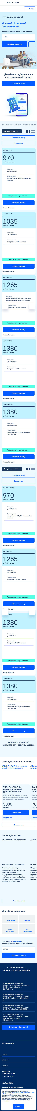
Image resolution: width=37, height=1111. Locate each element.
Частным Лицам (13, 2)
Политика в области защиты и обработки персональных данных (15, 1088)
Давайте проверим (15, 44)
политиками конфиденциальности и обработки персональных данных (18, 1093)
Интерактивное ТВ (11, 131)
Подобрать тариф (18, 83)
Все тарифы (18, 143)
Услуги (4, 1054)
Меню (31, 9)
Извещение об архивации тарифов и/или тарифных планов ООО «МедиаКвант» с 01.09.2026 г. (16, 997)
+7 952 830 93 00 (7, 1077)
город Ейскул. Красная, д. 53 (8, 1072)
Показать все (18, 825)
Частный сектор (29, 124)
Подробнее (7, 817)
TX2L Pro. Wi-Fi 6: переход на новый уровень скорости (12, 789)
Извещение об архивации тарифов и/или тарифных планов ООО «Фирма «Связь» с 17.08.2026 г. (16, 1017)
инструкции (5, 1101)
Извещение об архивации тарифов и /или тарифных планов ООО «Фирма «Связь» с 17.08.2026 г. (16, 986)
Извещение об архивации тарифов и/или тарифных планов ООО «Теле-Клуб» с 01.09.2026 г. (16, 1007)
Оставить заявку (18, 202)
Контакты (5, 1065)
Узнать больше (18, 901)
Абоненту (5, 1060)
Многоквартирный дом (11, 124)
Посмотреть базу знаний (18, 1027)
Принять (18, 1106)
